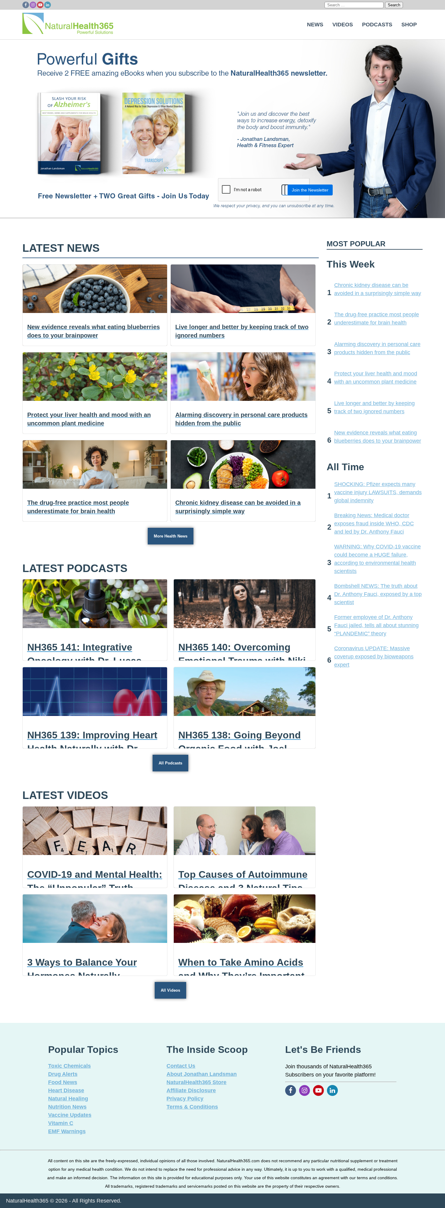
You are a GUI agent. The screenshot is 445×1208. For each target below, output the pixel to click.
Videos (342, 25)
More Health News (170, 536)
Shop (409, 25)
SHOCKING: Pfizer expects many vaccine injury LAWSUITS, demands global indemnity (378, 492)
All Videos (170, 990)
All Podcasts (170, 763)
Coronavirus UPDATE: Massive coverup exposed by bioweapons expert (374, 656)
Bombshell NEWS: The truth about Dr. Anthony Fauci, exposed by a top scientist (378, 594)
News (315, 25)
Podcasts (377, 25)
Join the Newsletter (310, 190)
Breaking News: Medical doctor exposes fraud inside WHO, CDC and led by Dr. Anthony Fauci (374, 523)
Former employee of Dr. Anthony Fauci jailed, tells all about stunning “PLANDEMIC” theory (376, 625)
